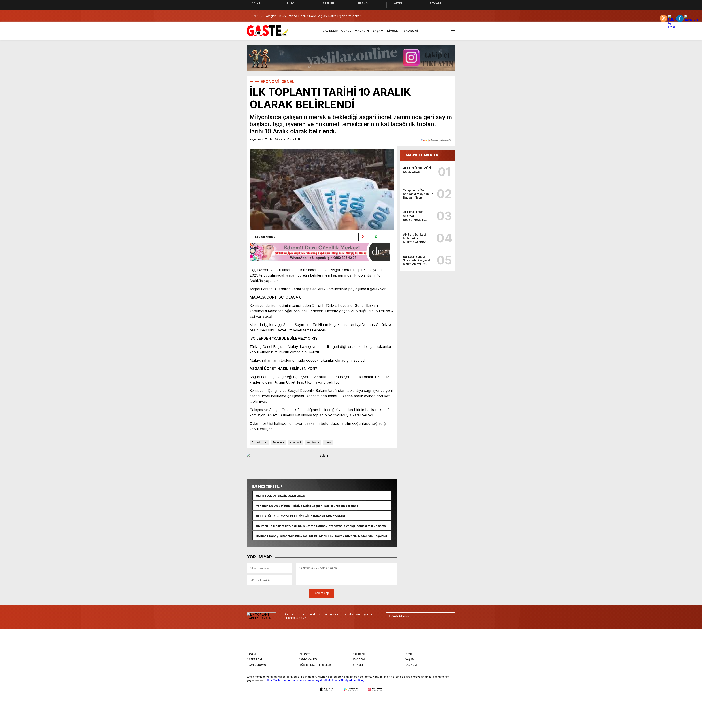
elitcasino (309, 680)
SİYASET (393, 31)
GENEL (346, 31)
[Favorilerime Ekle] (390, 237)
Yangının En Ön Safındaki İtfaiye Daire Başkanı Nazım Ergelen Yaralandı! (308, 506)
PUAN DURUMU (256, 664)
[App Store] (327, 689)
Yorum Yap (322, 593)
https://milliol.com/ (277, 680)
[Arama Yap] (444, 16)
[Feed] (380, 640)
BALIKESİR (330, 31)
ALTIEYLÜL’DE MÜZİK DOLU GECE (280, 496)
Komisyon (313, 442)
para (328, 442)
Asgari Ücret (259, 442)
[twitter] (335, 640)
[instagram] (346, 640)
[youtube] (357, 640)
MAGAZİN (362, 31)
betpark (348, 680)
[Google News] (436, 140)
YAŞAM (377, 31)
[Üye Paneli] (451, 16)
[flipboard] (369, 640)
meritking (359, 680)
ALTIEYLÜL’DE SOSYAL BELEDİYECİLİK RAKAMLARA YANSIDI (300, 516)
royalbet (320, 680)
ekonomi (295, 442)
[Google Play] (351, 689)
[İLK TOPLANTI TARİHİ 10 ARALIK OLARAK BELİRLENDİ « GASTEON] (267, 30)
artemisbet (296, 680)
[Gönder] (450, 616)
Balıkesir (278, 442)
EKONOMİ (411, 31)
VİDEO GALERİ (308, 659)
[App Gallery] (375, 689)
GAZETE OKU (255, 659)
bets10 (330, 680)
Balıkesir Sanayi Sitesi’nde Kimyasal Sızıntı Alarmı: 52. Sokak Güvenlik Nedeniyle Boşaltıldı (321, 536)
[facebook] (323, 640)
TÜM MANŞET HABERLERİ (315, 664)
